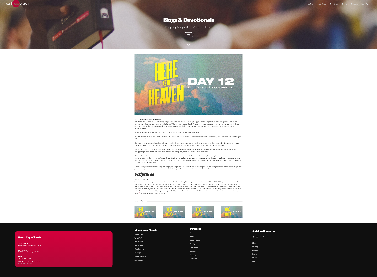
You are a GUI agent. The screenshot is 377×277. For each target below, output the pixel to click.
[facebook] (253, 236)
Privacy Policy (29, 263)
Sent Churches (21, 263)
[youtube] (260, 236)
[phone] (267, 236)
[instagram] (257, 236)
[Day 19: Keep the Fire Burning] (174, 207)
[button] (367, 4)
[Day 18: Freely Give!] (203, 207)
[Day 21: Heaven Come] (145, 207)
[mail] (264, 236)
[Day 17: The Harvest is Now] (231, 207)
